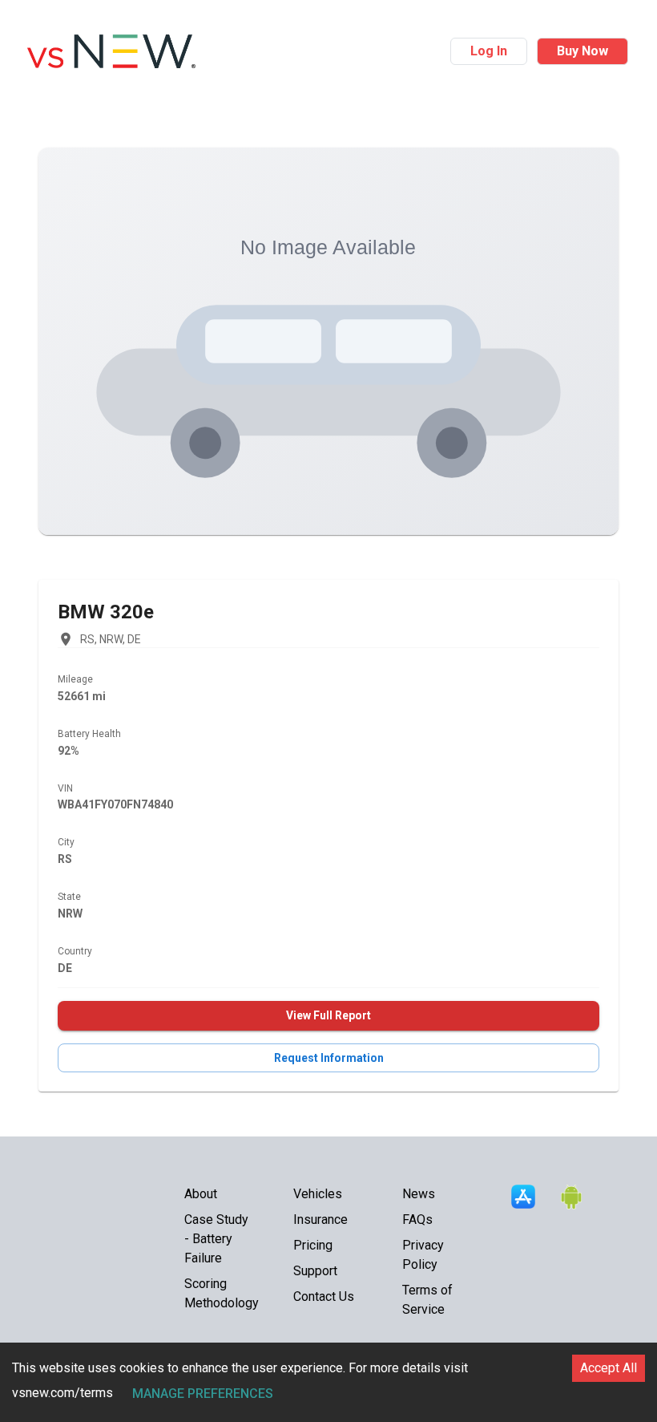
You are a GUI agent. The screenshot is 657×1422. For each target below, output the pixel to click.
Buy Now (582, 51)
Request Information (329, 1057)
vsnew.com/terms (62, 1392)
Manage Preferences (202, 1393)
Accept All (608, 1367)
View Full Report (328, 1015)
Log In (488, 51)
